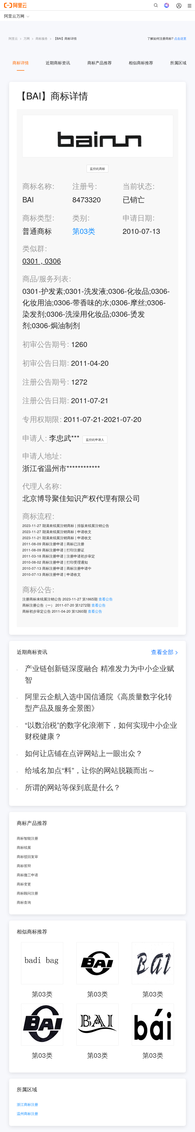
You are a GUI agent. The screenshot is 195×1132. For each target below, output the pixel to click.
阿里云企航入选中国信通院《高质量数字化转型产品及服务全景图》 (98, 702)
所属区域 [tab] (178, 63)
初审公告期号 (44, 344)
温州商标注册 (27, 1114)
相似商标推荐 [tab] (141, 63)
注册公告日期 (44, 400)
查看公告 (106, 598)
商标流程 (37, 516)
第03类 (83, 230)
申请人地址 (40, 456)
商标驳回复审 (27, 856)
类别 (79, 217)
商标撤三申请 (27, 874)
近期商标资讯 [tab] (58, 63)
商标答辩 (24, 865)
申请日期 (137, 217)
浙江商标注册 (27, 1105)
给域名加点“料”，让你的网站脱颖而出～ (90, 770)
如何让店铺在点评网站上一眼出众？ (84, 753)
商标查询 (24, 902)
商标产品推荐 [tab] (99, 63)
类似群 (33, 248)
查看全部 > (164, 651)
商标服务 (42, 38)
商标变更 (24, 883)
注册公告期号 (44, 381)
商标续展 (24, 847)
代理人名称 (40, 486)
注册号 (83, 185)
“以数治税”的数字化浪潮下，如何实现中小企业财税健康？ (101, 730)
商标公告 (37, 589)
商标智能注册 (27, 838)
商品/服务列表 (45, 278)
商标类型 (37, 217)
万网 (27, 38)
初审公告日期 (44, 362)
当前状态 (137, 185)
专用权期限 (40, 419)
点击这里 (180, 38)
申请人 (33, 437)
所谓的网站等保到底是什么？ (73, 787)
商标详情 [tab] (20, 63)
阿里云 (13, 38)
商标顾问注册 (27, 893)
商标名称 (37, 185)
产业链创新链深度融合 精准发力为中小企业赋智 (99, 674)
